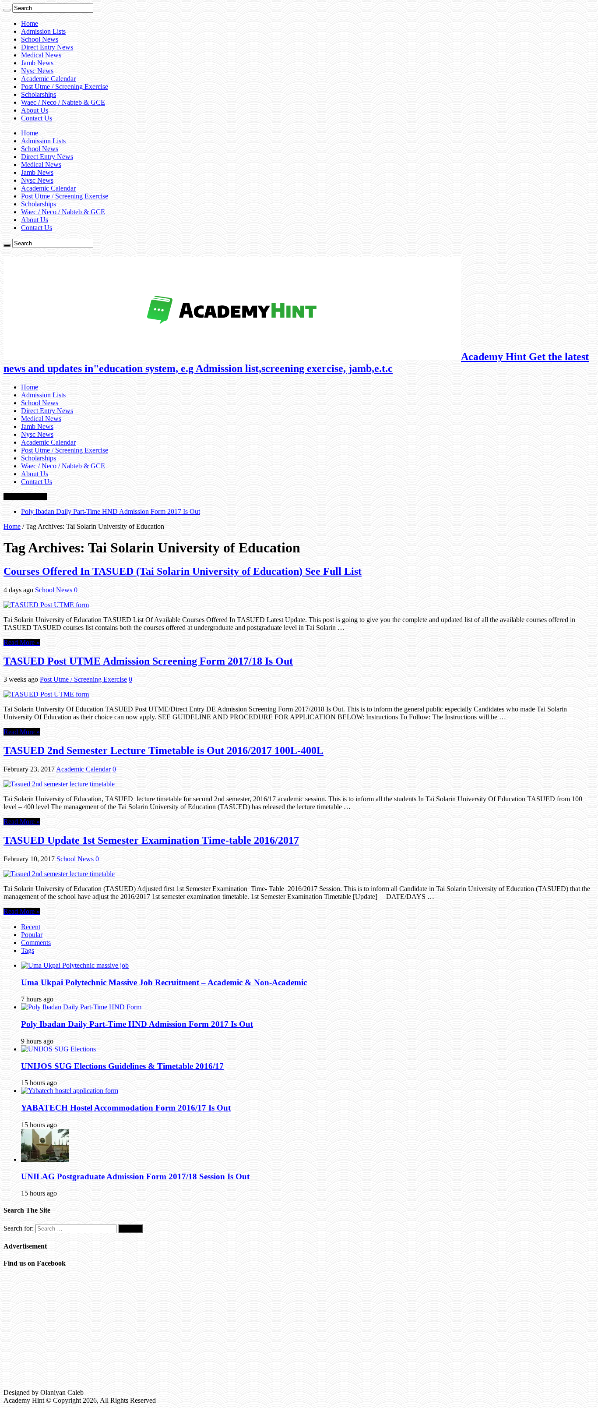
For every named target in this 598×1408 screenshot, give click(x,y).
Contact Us (36, 118)
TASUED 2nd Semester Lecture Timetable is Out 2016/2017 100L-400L (164, 750)
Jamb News (37, 63)
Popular (31, 934)
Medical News (41, 55)
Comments (36, 942)
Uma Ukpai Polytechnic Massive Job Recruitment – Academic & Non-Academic (164, 982)
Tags (27, 950)
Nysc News (37, 70)
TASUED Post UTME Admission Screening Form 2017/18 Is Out (148, 661)
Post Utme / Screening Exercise (64, 86)
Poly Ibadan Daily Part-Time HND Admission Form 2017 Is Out (110, 511)
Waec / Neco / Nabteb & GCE (63, 102)
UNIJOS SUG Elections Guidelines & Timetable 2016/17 (122, 1066)
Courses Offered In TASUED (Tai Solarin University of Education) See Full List (183, 571)
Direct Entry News (47, 47)
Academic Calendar (48, 78)
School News (39, 39)
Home (29, 23)
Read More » (22, 642)
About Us (34, 110)
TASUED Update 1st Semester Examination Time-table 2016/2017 (151, 840)
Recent (30, 926)
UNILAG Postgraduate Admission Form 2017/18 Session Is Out (135, 1176)
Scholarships (38, 94)
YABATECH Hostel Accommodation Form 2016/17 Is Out (126, 1107)
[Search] (7, 10)
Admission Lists (43, 31)
